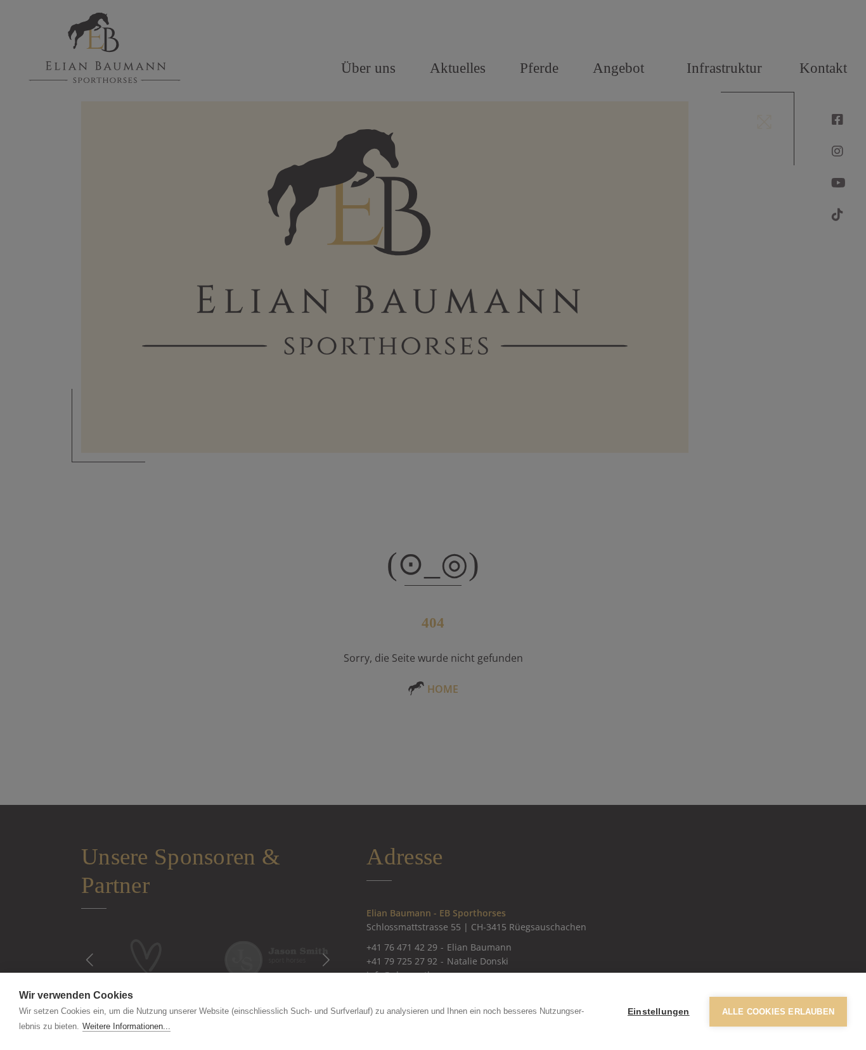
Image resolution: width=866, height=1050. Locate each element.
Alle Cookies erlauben (778, 1011)
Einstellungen (659, 1011)
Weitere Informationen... (126, 1026)
